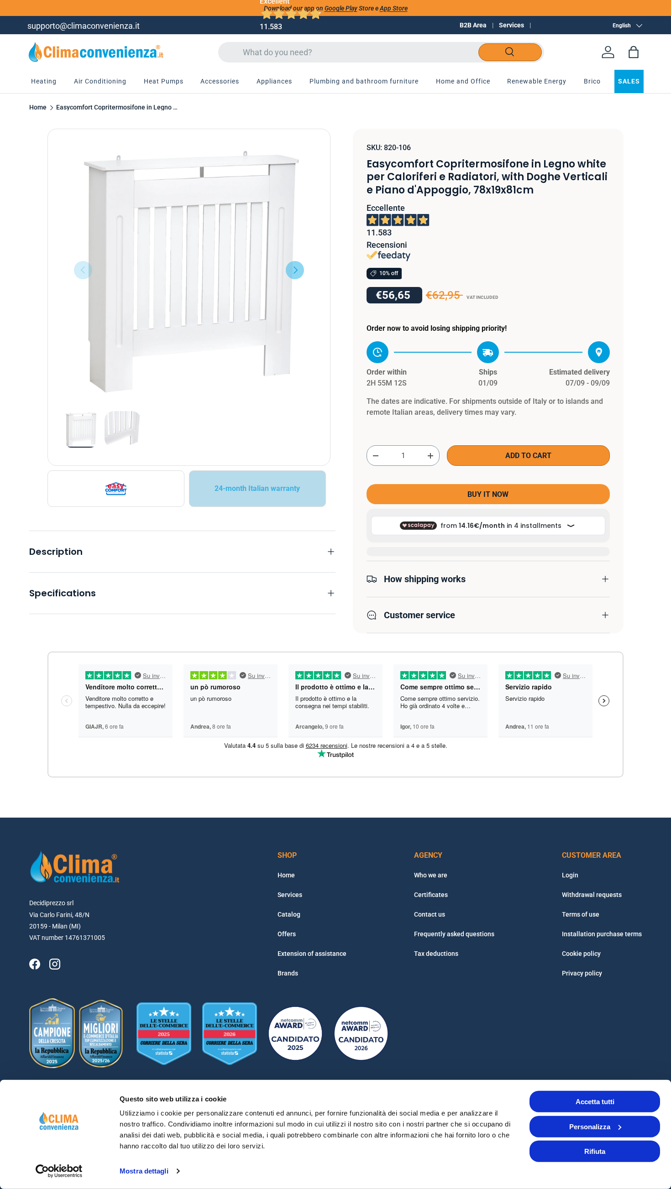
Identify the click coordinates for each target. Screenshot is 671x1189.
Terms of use (580, 914)
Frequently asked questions (454, 934)
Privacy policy (582, 973)
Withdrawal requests (592, 894)
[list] (189, 270)
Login (570, 875)
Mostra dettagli (144, 1171)
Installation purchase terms (602, 934)
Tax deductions (436, 953)
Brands (288, 973)
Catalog (289, 914)
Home (38, 107)
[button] (634, 52)
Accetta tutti (595, 1102)
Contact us (429, 914)
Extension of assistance (312, 953)
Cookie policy (581, 953)
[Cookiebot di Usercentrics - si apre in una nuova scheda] (59, 1171)
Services (511, 25)
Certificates (431, 894)
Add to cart (528, 455)
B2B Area (473, 25)
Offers (287, 934)
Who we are (430, 875)
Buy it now (487, 494)
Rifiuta (594, 1151)
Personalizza (589, 1126)
